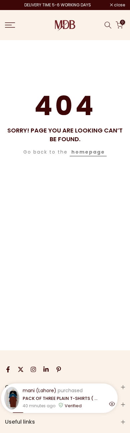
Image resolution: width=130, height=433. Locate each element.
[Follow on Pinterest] (59, 369)
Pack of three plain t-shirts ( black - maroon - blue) (61, 398)
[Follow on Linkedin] (46, 369)
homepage (88, 152)
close (119, 5)
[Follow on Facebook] (8, 369)
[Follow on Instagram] (33, 369)
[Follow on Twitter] (21, 369)
